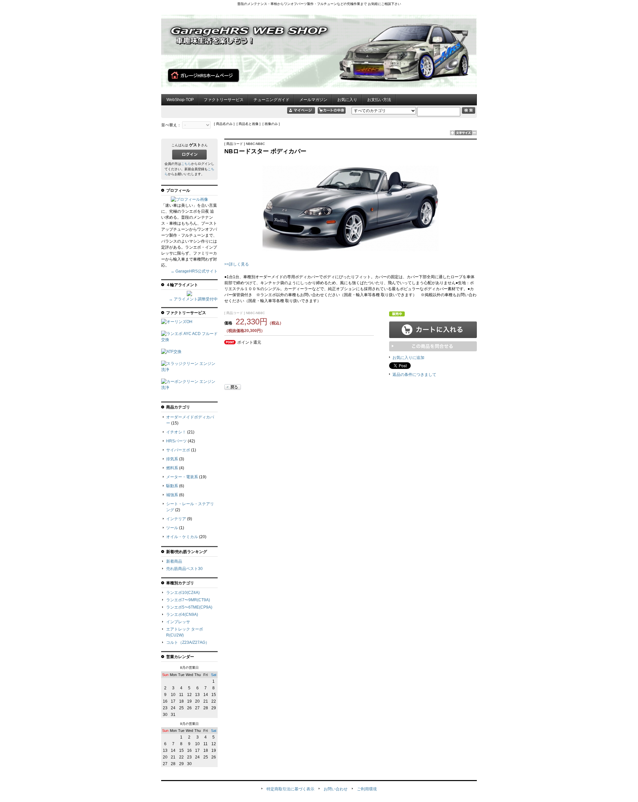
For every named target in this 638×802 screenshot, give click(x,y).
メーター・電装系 (182, 477)
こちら (186, 164)
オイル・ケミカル (182, 536)
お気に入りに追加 (408, 357)
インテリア (176, 518)
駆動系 (172, 486)
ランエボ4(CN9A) (182, 614)
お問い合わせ (336, 789)
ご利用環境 (367, 789)
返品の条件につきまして (414, 374)
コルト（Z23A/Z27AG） (187, 642)
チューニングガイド (271, 99)
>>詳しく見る (236, 264)
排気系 (172, 459)
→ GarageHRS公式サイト (194, 271)
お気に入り (347, 99)
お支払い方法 (379, 99)
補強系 (172, 495)
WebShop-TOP (180, 99)
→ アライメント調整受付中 (193, 299)
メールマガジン (313, 99)
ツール (172, 527)
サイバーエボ (178, 450)
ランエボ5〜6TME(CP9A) (189, 607)
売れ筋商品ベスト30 (184, 568)
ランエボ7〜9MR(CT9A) (188, 600)
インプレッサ (178, 622)
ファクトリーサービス (224, 99)
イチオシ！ (176, 432)
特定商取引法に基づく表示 (290, 789)
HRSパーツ (176, 441)
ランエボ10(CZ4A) (183, 592)
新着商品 (174, 561)
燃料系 (172, 468)
